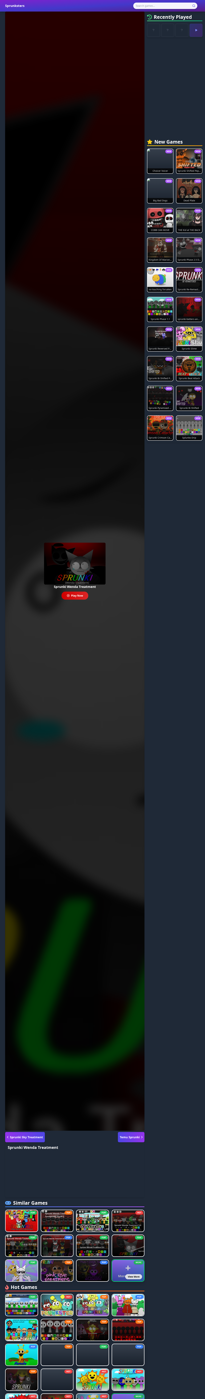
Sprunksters (15, 6)
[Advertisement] (75, 1175)
